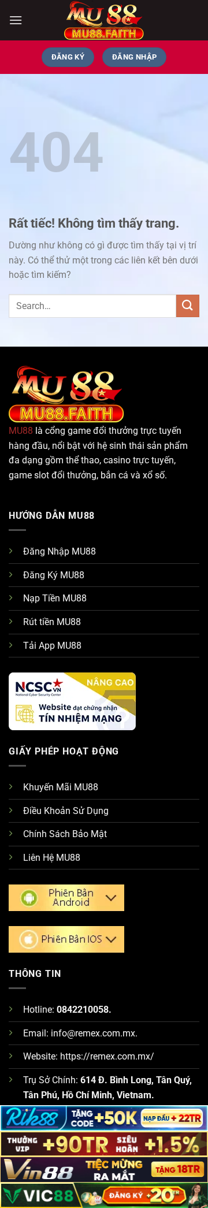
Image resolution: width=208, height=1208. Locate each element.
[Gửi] (187, 306)
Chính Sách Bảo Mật (65, 833)
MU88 (21, 430)
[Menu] (16, 20)
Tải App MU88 (52, 645)
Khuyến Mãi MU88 (60, 787)
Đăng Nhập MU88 (59, 551)
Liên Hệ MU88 (51, 857)
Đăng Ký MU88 (53, 575)
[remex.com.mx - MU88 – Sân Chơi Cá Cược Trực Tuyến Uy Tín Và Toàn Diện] (104, 20)
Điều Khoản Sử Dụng (66, 810)
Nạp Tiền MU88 (55, 598)
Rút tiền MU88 (52, 621)
